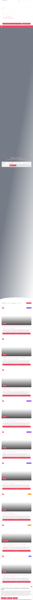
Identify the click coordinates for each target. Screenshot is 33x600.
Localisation (19, 163)
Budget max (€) (27, 163)
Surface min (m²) (5, 165)
